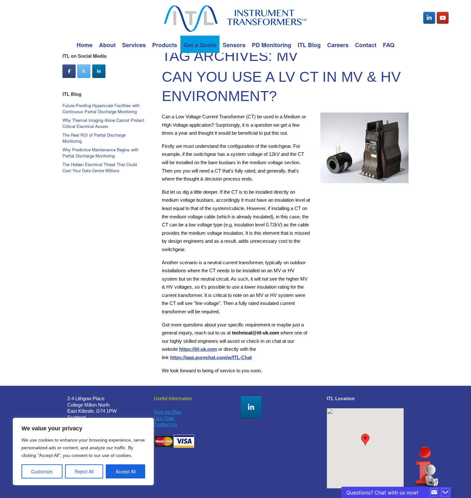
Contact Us (166, 424)
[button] (365, 442)
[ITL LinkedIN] (251, 407)
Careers (338, 45)
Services (134, 45)
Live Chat (164, 418)
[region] (83, 451)
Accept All (126, 471)
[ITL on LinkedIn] (98, 71)
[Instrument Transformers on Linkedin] (429, 18)
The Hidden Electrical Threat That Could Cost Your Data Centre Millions (99, 167)
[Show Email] (434, 492)
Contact (365, 45)
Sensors (234, 45)
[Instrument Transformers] (235, 18)
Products (164, 45)
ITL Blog (309, 45)
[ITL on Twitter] (83, 71)
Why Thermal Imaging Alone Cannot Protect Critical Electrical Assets (103, 123)
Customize (42, 471)
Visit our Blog (167, 412)
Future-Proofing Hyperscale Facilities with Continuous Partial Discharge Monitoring (101, 108)
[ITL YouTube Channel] (443, 18)
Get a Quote (200, 45)
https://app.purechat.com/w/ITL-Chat (211, 357)
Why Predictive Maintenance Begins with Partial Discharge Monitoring (100, 153)
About (107, 45)
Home (85, 45)
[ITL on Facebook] (69, 71)
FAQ (388, 45)
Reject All (84, 471)
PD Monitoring (271, 45)
